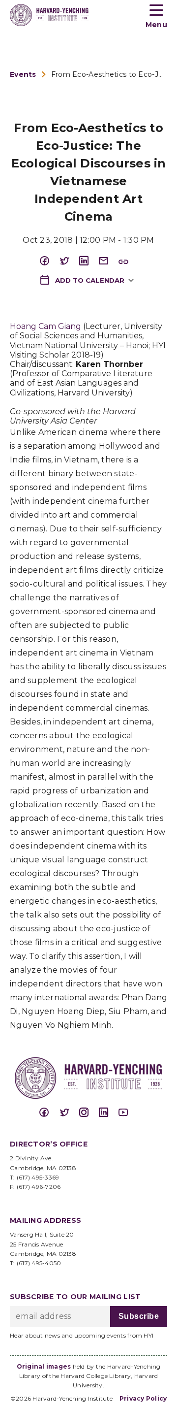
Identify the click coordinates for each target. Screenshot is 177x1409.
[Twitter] (69, 261)
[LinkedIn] (88, 261)
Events (23, 74)
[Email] (108, 261)
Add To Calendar (88, 280)
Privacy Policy (143, 1398)
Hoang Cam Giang (45, 326)
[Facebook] (49, 261)
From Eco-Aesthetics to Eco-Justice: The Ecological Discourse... (109, 74)
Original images (44, 1366)
